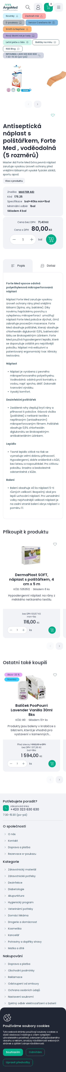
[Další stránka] (37, 104)
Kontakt (13, 841)
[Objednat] (51, 239)
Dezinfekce (15, 882)
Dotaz (51, 266)
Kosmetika (14, 928)
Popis (21, 266)
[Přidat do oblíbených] (53, 115)
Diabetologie (16, 889)
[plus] (32, 239)
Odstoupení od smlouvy (23, 983)
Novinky (10, 15)
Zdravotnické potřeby (22, 876)
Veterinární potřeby (20, 909)
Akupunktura (16, 896)
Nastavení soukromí (21, 997)
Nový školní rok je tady (18, 35)
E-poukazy (12, 22)
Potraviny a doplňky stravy (25, 942)
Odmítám (35, 1052)
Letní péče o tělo (15, 42)
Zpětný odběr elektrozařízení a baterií (32, 1003)
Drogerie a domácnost (22, 922)
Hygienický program (21, 902)
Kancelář (13, 935)
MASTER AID (26, 192)
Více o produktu (14, 180)
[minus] (13, 239)
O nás (12, 834)
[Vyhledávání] (27, 7)
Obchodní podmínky (21, 970)
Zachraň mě (32, 15)
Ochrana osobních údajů (24, 990)
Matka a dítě (16, 948)
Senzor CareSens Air (39, 22)
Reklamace (15, 977)
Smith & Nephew (15, 29)
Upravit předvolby (18, 1062)
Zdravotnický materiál (22, 869)
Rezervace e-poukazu (22, 854)
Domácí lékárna (18, 915)
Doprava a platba (19, 847)
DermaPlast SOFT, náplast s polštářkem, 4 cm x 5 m (31, 579)
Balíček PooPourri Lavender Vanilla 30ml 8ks (31, 710)
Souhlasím (13, 1052)
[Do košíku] (52, 630)
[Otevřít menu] (58, 7)
